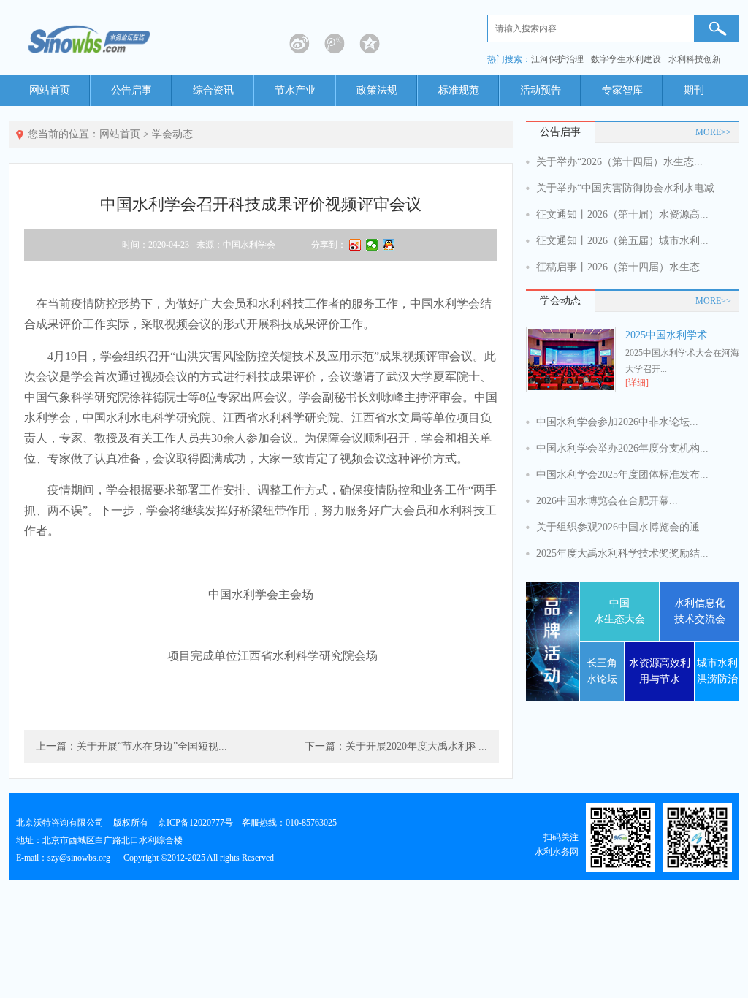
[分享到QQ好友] (389, 245)
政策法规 (376, 90)
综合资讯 (213, 90)
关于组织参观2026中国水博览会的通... (622, 527)
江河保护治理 (557, 59)
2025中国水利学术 (666, 335)
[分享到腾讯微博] (334, 44)
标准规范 (458, 90)
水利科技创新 (694, 59)
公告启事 (131, 90)
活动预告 (540, 90)
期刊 (694, 90)
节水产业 (295, 90)
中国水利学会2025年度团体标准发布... (622, 474)
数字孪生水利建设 (626, 59)
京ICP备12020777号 (195, 823)
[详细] (637, 383)
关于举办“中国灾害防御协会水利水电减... (629, 188)
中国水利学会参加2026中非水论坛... (617, 421)
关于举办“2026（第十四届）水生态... (619, 161)
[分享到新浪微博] (299, 44)
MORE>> (713, 132)
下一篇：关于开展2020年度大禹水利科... (396, 746)
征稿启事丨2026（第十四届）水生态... (622, 267)
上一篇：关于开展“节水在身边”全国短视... (131, 746)
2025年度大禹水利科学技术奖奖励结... (622, 553)
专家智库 (622, 90)
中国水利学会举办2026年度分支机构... (622, 448)
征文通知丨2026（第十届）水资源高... (622, 214)
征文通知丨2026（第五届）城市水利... (622, 240)
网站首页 (49, 90)
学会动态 (172, 134)
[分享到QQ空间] (369, 44)
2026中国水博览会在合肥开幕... (607, 500)
